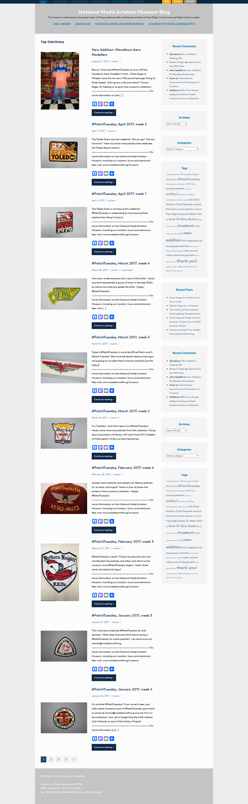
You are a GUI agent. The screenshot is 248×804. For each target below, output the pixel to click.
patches (184, 246)
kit (167, 219)
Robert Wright (176, 62)
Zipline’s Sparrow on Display (183, 305)
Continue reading (103, 112)
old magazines (190, 240)
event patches (185, 209)
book (185, 200)
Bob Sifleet (179, 200)
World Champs (177, 271)
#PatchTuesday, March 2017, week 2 (121, 411)
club (190, 199)
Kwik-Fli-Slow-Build (182, 219)
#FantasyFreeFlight (190, 174)
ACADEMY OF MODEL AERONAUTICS (172, 24)
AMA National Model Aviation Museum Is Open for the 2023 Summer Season (185, 321)
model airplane (171, 226)
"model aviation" (173, 174)
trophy (175, 267)
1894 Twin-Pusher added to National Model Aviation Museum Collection (184, 94)
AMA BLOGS (83, 24)
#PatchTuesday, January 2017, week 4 (122, 689)
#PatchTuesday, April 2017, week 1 (119, 194)
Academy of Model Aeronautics (57, 784)
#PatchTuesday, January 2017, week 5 (122, 615)
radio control (189, 250)
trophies (169, 267)
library (199, 219)
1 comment (127, 270)
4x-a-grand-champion (176, 184)
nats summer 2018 (174, 233)
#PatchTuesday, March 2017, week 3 (121, 337)
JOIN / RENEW (62, 24)
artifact (172, 194)
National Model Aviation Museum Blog (124, 12)
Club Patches (184, 204)
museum (186, 225)
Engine (174, 209)
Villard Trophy (184, 266)
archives (188, 189)
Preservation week (174, 251)
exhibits (198, 209)
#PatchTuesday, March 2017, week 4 (121, 263)
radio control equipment (180, 255)
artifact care (184, 194)
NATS (197, 226)
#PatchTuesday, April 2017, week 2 (119, 124)
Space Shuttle (171, 262)
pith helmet (194, 246)
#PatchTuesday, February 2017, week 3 (123, 541)
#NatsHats (171, 179)
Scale (197, 255)
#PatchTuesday (189, 179)
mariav (115, 61)
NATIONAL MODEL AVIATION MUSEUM (119, 24)
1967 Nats (190, 184)
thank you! (187, 260)
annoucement (175, 188)
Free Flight (172, 214)
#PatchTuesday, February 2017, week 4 (123, 468)
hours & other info (190, 214)
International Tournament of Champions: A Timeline (184, 82)
